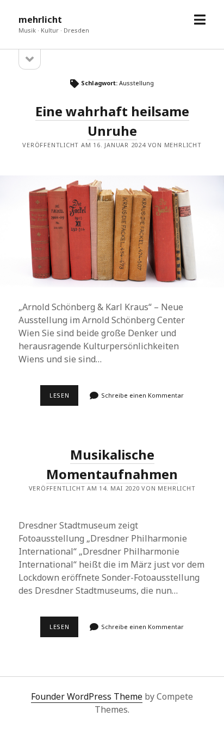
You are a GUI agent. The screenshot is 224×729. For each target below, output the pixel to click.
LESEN (63, 398)
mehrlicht (40, 20)
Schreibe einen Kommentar (142, 395)
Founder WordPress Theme (86, 696)
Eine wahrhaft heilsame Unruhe (112, 231)
